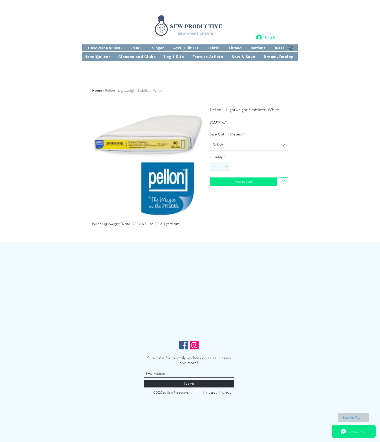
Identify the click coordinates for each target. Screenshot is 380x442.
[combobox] (249, 145)
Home (97, 90)
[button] (291, 48)
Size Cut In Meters (227, 134)
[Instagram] (194, 345)
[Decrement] (213, 166)
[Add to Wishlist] (283, 181)
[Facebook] (183, 345)
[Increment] (227, 166)
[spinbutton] (220, 166)
